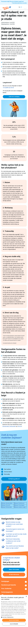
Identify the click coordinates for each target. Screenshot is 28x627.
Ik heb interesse (14, 574)
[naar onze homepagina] (7, 8)
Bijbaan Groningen (19, 505)
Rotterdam (13, 426)
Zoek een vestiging (14, 97)
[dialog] (14, 611)
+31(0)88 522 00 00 (8, 88)
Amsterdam (5, 426)
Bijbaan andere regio (20, 507)
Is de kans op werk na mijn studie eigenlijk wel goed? (16, 535)
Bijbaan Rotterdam (6, 507)
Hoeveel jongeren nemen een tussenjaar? (15, 530)
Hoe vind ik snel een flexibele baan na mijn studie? (15, 547)
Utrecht (20, 426)
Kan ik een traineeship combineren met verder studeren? (13, 541)
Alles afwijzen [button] (14, 624)
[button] (14, 617)
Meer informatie (14, 570)
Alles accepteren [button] (14, 620)
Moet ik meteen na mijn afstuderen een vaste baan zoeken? (14, 524)
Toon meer (14, 582)
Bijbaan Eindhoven (19, 503)
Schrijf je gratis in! (14, 479)
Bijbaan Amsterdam (6, 503)
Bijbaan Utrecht (5, 505)
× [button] (26, 596)
